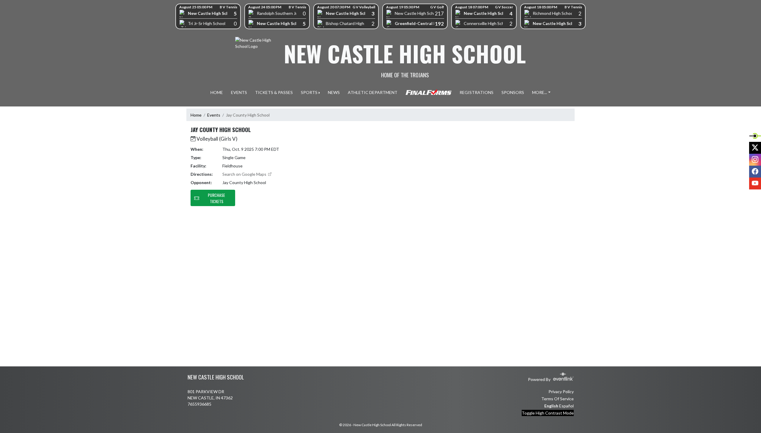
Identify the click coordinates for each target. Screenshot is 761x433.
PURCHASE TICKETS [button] (216, 198)
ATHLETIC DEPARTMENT (372, 92)
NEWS (334, 92)
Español (566, 405)
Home (196, 114)
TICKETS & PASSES (274, 92)
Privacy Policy (561, 391)
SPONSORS (512, 92)
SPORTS (309, 92)
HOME (216, 92)
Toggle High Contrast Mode (548, 412)
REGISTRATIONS (476, 92)
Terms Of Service (557, 398)
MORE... (539, 92)
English (551, 405)
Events (213, 114)
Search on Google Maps (244, 174)
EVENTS (239, 92)
